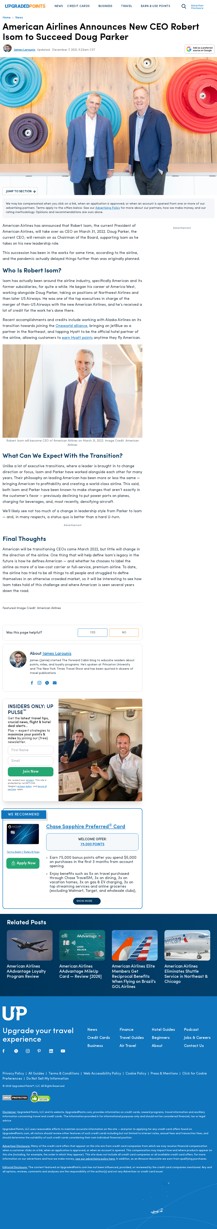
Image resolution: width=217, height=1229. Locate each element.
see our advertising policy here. (95, 1158)
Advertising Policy (107, 208)
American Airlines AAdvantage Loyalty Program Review (26, 971)
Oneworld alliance (71, 326)
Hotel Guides (163, 1030)
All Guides (36, 1073)
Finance (127, 1030)
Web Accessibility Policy (102, 1073)
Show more (84, 901)
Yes (92, 632)
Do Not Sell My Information (47, 1078)
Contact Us (194, 1046)
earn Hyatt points (77, 338)
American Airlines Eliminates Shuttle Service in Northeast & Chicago (186, 974)
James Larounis (24, 50)
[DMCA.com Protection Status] (15, 1098)
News (58, 6)
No (124, 632)
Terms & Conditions (64, 1073)
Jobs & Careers (197, 1038)
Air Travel (128, 1046)
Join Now (31, 772)
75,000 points (92, 844)
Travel (126, 6)
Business (105, 6)
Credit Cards (78, 6)
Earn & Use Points (155, 6)
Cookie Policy (135, 1073)
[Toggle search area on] (184, 6)
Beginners (161, 1038)
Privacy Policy (13, 1073)
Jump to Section (19, 191)
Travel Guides (132, 1038)
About (157, 1046)
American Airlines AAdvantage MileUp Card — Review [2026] (80, 971)
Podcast (191, 1030)
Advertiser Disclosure (197, 7)
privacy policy (24, 786)
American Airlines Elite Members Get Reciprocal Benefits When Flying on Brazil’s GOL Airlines (134, 976)
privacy (30, 780)
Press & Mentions (164, 1073)
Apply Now (26, 863)
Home (7, 17)
